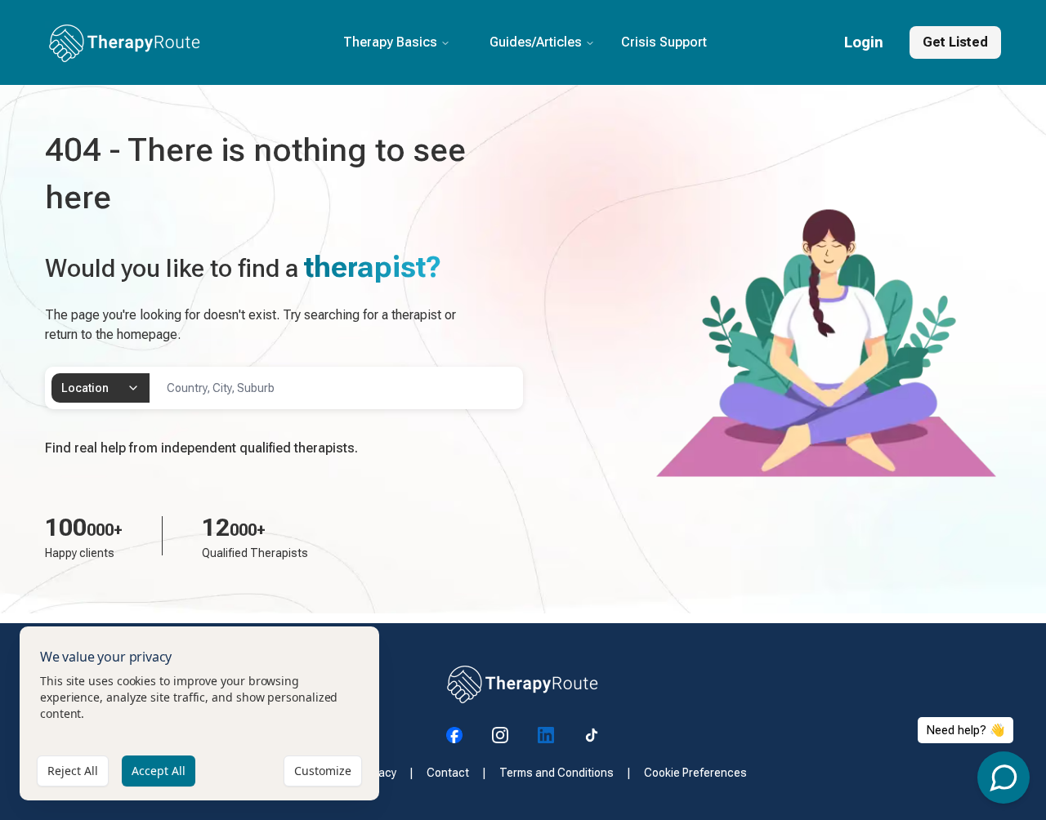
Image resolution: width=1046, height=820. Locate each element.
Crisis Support (664, 42)
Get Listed (955, 42)
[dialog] (199, 713)
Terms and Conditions (556, 772)
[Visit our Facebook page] (454, 735)
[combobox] (100, 388)
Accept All (159, 770)
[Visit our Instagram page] (500, 735)
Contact (448, 772)
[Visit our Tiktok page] (591, 735)
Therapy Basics (390, 42)
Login (863, 42)
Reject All (72, 770)
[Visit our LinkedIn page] (546, 735)
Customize (322, 770)
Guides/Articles (535, 42)
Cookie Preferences (695, 772)
